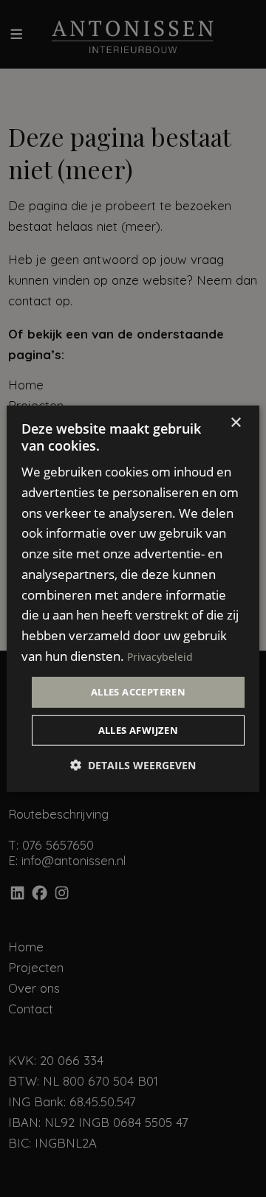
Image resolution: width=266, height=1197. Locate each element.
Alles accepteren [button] (138, 691)
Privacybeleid (160, 656)
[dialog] (133, 598)
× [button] (235, 422)
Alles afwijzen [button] (138, 730)
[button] (133, 765)
